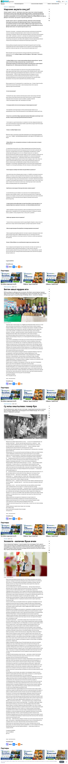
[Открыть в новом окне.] (9, 267)
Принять (61, 761)
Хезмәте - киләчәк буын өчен (53, 3)
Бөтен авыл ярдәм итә (19, 3)
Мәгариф (5, 538)
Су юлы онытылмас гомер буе (37, 3)
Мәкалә (3, 3)
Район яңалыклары (7, 286)
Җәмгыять (6, 6)
